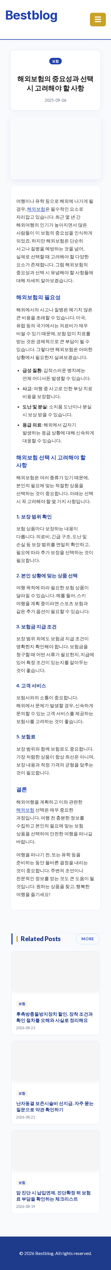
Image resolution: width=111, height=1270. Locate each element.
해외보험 (36, 209)
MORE (87, 939)
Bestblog (31, 15)
